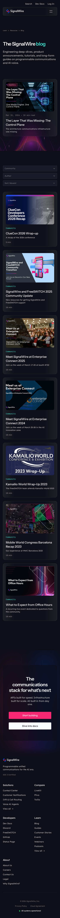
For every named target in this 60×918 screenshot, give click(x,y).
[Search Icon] (28, 3)
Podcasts (38, 846)
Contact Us (8, 874)
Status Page (9, 841)
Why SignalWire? (11, 883)
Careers (7, 870)
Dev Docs (39, 3)
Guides (37, 828)
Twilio (37, 799)
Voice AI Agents (11, 804)
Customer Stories (43, 832)
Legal (5, 879)
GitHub (6, 837)
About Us (7, 865)
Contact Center (10, 790)
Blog (36, 823)
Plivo (36, 795)
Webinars (39, 841)
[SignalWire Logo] (15, 11)
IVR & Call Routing (12, 799)
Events (37, 837)
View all (7, 808)
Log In (51, 3)
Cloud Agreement (37, 906)
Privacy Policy (21, 906)
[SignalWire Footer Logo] (11, 760)
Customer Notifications (14, 795)
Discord (6, 828)
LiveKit (37, 790)
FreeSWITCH (9, 832)
